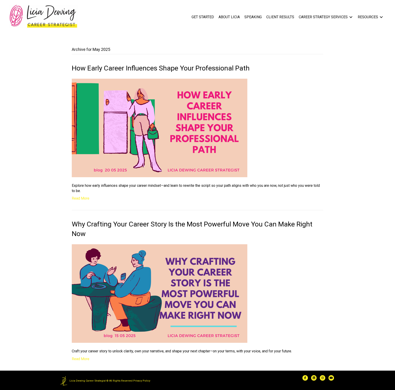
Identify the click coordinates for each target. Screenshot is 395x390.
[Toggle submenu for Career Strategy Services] (351, 17)
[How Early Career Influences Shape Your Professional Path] (159, 127)
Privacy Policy (141, 380)
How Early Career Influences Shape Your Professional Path (161, 68)
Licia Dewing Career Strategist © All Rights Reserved (101, 380)
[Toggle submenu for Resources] (381, 17)
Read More (80, 198)
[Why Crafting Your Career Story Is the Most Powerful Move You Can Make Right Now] (159, 293)
